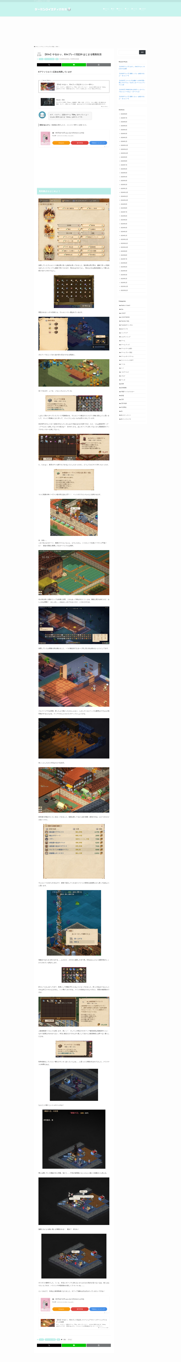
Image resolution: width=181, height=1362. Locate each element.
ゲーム (41, 59)
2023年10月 (124, 247)
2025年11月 (124, 149)
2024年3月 (124, 227)
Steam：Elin (60, 100)
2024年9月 (124, 204)
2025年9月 (124, 157)
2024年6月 (124, 216)
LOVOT (123, 313)
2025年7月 (124, 165)
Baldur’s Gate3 (125, 305)
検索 (142, 52)
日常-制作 (124, 403)
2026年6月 (124, 122)
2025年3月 (124, 180)
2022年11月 (124, 290)
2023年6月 (124, 263)
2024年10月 (124, 200)
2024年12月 (124, 192)
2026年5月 (124, 125)
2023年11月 (124, 243)
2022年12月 (124, 286)
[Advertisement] (90, 30)
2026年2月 (124, 137)
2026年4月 (124, 129)
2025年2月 (124, 184)
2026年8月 (124, 114)
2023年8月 (124, 255)
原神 (122, 384)
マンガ (123, 380)
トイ (122, 368)
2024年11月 (124, 196)
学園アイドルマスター (127, 391)
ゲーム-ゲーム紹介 (126, 348)
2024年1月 (124, 235)
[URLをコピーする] (98, 64)
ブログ (123, 376)
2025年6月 (124, 169)
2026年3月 (124, 133)
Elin (57, 59)
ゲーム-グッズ (125, 344)
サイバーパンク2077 (127, 360)
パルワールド (125, 372)
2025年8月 (124, 161)
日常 (122, 399)
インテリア (124, 333)
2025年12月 (124, 145)
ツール (123, 364)
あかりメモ (124, 329)
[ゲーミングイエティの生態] (53, 9)
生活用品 (123, 407)
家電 (122, 395)
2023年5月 (124, 267)
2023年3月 (124, 274)
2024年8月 (124, 208)
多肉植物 (123, 387)
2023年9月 (124, 251)
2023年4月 (124, 271)
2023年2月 (124, 278)
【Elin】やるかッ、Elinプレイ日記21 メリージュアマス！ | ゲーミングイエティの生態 (81, 1321)
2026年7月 (124, 118)
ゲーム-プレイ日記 (49, 59)
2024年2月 (124, 231)
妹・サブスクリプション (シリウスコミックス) (68, 133)
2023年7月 (124, 259)
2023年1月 (124, 282)
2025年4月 (124, 176)
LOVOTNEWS (125, 317)
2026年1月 (124, 141)
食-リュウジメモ (126, 419)
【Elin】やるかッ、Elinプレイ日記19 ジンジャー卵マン (75, 84)
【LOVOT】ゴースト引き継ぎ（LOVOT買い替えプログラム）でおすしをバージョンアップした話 (132, 82)
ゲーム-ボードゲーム (127, 356)
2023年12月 (124, 239)
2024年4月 (124, 224)
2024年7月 (124, 212)
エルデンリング (125, 337)
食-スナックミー (126, 415)
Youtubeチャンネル (127, 325)
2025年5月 (124, 173)
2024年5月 (124, 220)
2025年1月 (124, 188)
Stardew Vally (125, 321)
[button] (49, 64)
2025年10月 (124, 153)
